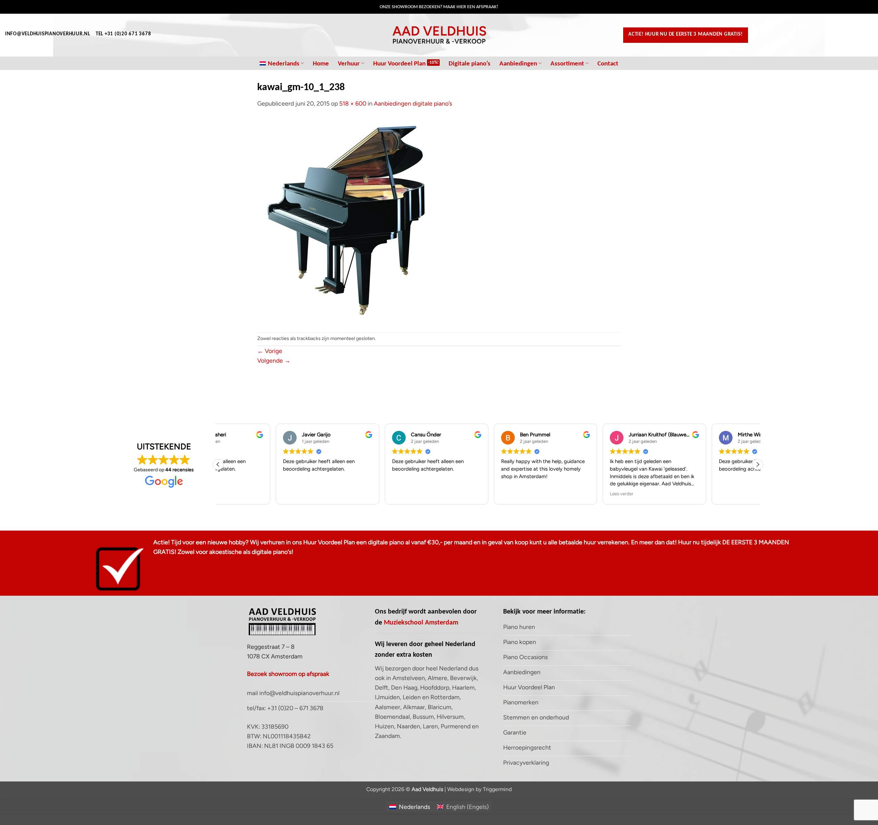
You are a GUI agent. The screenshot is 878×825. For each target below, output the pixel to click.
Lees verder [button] (564, 493)
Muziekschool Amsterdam (421, 622)
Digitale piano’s (469, 63)
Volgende (273, 360)
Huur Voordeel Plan (399, 63)
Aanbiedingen (518, 63)
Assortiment (567, 63)
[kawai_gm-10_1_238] (346, 219)
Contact (607, 63)
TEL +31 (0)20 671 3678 (123, 34)
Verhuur (349, 63)
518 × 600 (352, 103)
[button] (757, 464)
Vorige (269, 350)
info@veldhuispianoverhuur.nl (47, 34)
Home (321, 63)
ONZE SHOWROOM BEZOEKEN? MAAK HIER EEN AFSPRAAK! (439, 7)
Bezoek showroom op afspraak (288, 673)
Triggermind (497, 789)
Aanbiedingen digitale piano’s (413, 103)
